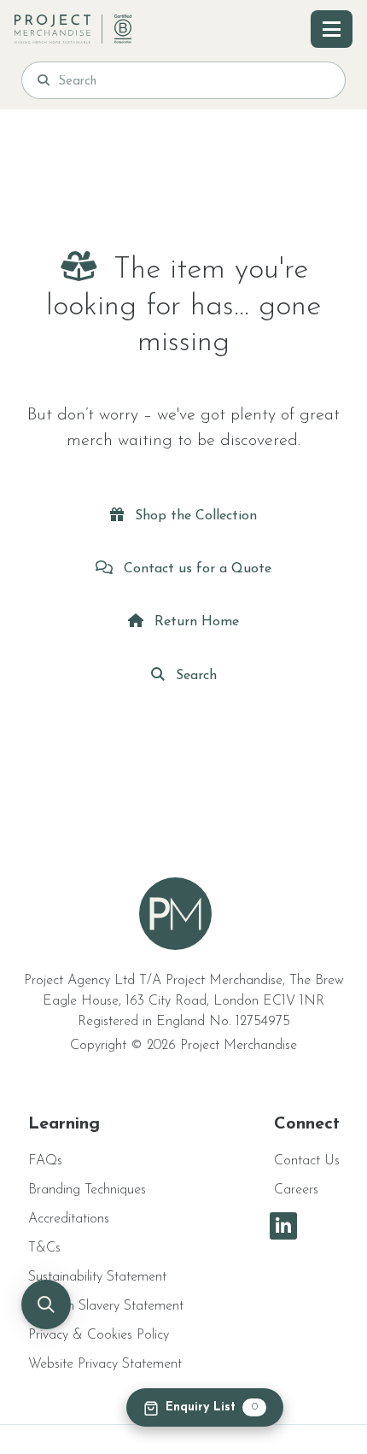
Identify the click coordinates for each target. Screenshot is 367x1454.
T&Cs (44, 1248)
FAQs (45, 1161)
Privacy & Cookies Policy (98, 1335)
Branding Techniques (87, 1190)
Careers (296, 1190)
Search (194, 676)
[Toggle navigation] (331, 29)
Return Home (194, 622)
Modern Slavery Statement (106, 1306)
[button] (46, 1304)
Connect (307, 1124)
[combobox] (193, 80)
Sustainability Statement (97, 1277)
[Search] (44, 80)
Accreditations (68, 1219)
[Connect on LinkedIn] (283, 1226)
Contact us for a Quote (195, 569)
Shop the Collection (194, 516)
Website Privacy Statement (105, 1364)
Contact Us (307, 1161)
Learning (64, 1124)
